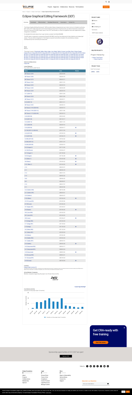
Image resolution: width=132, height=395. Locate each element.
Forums (95, 29)
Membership (25, 380)
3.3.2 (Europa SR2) (29, 255)
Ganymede (37, 51)
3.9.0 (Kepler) (28, 209)
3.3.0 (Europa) (28, 260)
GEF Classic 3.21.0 (29, 99)
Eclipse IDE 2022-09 (75, 56)
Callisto (59, 51)
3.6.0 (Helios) (28, 235)
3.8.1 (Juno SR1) (29, 215)
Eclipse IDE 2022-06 (65, 56)
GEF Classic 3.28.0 (29, 76)
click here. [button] (48, 392)
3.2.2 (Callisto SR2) (29, 189)
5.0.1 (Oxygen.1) (28, 153)
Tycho (97, 71)
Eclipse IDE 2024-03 (75, 57)
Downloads (33, 22)
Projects (50, 6)
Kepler (55, 51)
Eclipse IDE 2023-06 (45, 57)
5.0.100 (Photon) (29, 150)
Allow (128, 391)
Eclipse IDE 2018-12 (46, 53)
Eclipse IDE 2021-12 (45, 56)
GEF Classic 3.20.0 (29, 105)
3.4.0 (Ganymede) (29, 252)
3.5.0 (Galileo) (28, 243)
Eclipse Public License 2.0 (30, 267)
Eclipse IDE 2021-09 (35, 56)
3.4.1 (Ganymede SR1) (30, 249)
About (24, 375)
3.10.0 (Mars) (28, 198)
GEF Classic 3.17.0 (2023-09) (31, 113)
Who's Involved (41, 22)
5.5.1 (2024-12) (28, 93)
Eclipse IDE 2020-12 (65, 54)
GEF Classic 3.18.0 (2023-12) (31, 110)
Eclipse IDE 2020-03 (35, 54)
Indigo (49, 51)
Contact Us (71, 22)
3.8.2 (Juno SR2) (29, 212)
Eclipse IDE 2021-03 (75, 54)
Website (95, 20)
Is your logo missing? (80, 286)
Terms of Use (44, 377)
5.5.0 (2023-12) (28, 102)
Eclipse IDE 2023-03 (35, 57)
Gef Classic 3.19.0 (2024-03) (31, 107)
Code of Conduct (45, 380)
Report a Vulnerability (65, 375)
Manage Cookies (45, 384)
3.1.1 (26, 187)
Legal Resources (45, 382)
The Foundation (79, 6)
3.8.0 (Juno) (27, 218)
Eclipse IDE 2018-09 (36, 53)
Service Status (63, 377)
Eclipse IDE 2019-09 (76, 53)
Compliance (44, 379)
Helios (45, 51)
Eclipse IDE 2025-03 (55, 59)
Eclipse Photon (27, 53)
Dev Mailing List (97, 26)
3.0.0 (26, 178)
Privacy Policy (44, 375)
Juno (52, 51)
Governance (63, 22)
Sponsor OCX (66, 356)
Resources (71, 6)
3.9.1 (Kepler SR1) (29, 206)
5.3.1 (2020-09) (28, 124)
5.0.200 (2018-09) (29, 144)
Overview (26, 22)
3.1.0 (26, 184)
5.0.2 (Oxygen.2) (28, 147)
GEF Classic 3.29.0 (29, 73)
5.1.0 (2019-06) (28, 136)
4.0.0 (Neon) (27, 161)
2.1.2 (26, 172)
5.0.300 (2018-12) (29, 141)
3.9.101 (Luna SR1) (29, 201)
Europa (63, 51)
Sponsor (24, 382)
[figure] (55, 306)
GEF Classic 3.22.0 (29, 96)
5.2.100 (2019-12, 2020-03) (31, 130)
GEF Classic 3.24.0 (29, 88)
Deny (123, 391)
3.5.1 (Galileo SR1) (29, 240)
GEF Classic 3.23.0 (29, 90)
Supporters (56, 6)
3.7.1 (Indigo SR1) (29, 223)
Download (106, 6)
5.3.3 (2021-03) (28, 119)
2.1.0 (26, 167)
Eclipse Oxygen (78, 51)
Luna (66, 51)
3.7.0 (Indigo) (28, 226)
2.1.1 (26, 170)
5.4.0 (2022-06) (28, 116)
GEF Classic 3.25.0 (29, 85)
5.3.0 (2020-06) (28, 127)
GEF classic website (98, 32)
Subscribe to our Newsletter (89, 381)
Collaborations (64, 6)
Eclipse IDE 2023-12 (65, 57)
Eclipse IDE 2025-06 (65, 59)
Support (62, 380)
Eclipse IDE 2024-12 (45, 59)
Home (23, 11)
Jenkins (93, 71)
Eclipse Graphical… (98, 59)
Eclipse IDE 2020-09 (55, 54)
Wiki (94, 23)
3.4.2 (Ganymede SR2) (30, 246)
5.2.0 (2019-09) (28, 133)
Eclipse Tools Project (36, 11)
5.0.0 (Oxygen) (28, 155)
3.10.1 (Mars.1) (28, 164)
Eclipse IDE (26, 63)
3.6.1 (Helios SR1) (29, 232)
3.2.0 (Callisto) (28, 195)
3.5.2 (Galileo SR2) (29, 238)
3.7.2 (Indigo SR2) (29, 221)
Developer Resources (53, 22)
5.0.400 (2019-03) (29, 138)
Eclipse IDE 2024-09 (35, 59)
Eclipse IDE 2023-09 (55, 57)
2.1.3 (26, 175)
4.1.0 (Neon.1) (28, 158)
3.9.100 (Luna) (28, 204)
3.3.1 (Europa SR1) (29, 257)
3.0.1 (26, 181)
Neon (72, 51)
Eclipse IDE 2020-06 (45, 54)
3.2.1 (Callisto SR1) (29, 192)
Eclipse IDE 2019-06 (66, 53)
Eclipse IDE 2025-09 (75, 59)
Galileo (42, 51)
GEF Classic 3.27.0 (29, 79)
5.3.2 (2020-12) (28, 122)
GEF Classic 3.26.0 (29, 82)
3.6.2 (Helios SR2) (29, 229)
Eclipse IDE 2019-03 (56, 53)
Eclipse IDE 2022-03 (55, 56)
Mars (69, 51)
